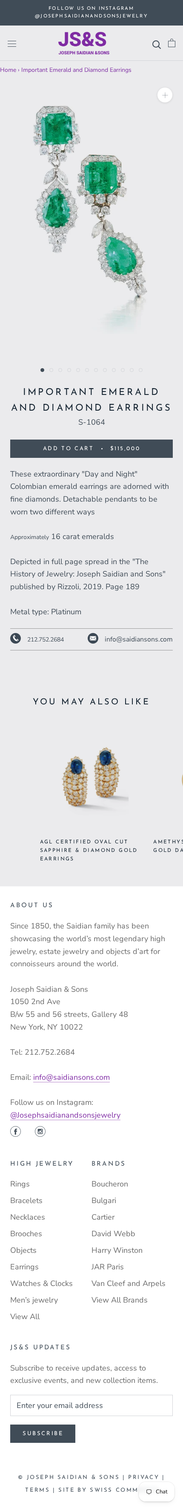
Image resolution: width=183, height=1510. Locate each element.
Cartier (103, 1217)
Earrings (24, 1267)
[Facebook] (15, 1132)
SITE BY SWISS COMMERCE (107, 1490)
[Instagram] (40, 1132)
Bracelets (26, 1200)
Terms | (41, 1490)
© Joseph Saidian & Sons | (73, 1477)
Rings (20, 1184)
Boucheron (110, 1184)
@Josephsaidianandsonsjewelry (65, 1115)
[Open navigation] (12, 43)
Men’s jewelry (34, 1300)
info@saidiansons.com (71, 1077)
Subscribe (43, 1433)
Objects (23, 1250)
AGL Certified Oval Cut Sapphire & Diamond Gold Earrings (89, 851)
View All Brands (120, 1300)
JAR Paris (108, 1267)
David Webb (113, 1234)
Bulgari (104, 1200)
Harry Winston (117, 1250)
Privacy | (146, 1477)
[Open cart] (171, 43)
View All (25, 1316)
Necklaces (27, 1217)
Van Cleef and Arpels (129, 1283)
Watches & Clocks (41, 1283)
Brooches (26, 1234)
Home (8, 70)
